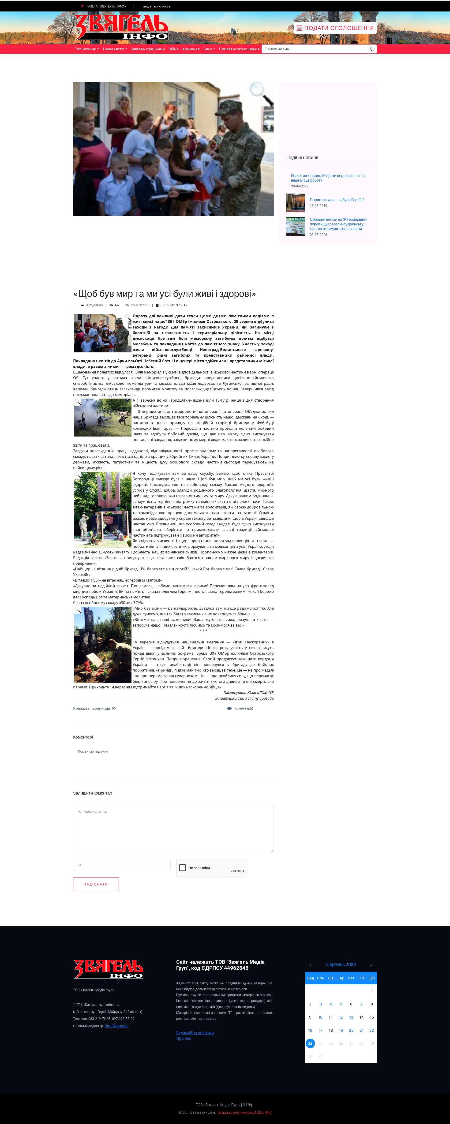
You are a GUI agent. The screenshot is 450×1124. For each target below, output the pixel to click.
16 (310, 1030)
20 (351, 1030)
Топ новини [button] (85, 49)
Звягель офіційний (148, 49)
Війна (174, 49)
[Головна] (122, 27)
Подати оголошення (338, 28)
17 (320, 1030)
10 (320, 1017)
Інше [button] (207, 49)
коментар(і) (139, 305)
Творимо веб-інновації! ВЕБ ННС (244, 1112)
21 (362, 1030)
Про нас (183, 1038)
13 (351, 1017)
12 (341, 1017)
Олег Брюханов (116, 1026)
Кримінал (191, 49)
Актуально (94, 305)
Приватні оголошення (239, 49)
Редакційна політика (195, 1032)
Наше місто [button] (113, 49)
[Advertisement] (173, 248)
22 (371, 1030)
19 (341, 1030)
